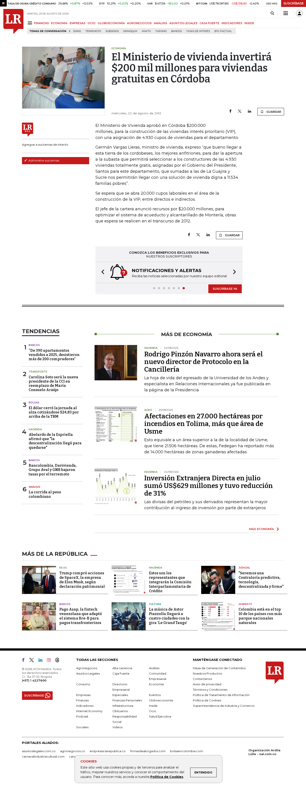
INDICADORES (232, 23)
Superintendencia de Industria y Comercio (224, 705)
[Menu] (30, 23)
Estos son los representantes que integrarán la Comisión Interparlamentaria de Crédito (170, 582)
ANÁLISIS (160, 23)
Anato (146, 31)
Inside (153, 705)
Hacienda (35, 429)
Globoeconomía (161, 700)
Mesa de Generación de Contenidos (219, 668)
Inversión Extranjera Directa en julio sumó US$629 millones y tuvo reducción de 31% (208, 485)
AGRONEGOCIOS (139, 23)
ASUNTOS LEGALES (183, 23)
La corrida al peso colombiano (45, 494)
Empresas (83, 695)
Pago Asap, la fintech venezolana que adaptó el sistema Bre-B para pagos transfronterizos (80, 616)
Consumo (83, 684)
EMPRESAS (77, 23)
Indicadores (84, 705)
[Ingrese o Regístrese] (299, 13)
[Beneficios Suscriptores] (285, 13)
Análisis (34, 486)
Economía (156, 684)
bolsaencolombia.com (186, 751)
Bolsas (34, 402)
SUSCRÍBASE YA (225, 288)
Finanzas (82, 700)
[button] (101, 272)
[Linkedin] (249, 111)
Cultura (155, 604)
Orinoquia (130, 31)
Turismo (161, 31)
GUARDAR (273, 111)
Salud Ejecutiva (160, 716)
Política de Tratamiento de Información (221, 695)
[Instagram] (50, 661)
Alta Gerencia (122, 668)
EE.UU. (63, 567)
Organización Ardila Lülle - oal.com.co (264, 752)
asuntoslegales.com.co (39, 751)
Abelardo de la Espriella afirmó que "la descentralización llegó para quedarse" (55, 441)
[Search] (272, 13)
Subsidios (112, 31)
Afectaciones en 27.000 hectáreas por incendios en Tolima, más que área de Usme (203, 423)
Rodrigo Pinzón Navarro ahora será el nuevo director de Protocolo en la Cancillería (203, 361)
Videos (117, 727)
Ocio (152, 711)
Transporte (38, 371)
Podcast (82, 716)
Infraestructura (122, 705)
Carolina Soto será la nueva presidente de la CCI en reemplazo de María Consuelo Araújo (53, 383)
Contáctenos (202, 679)
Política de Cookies (166, 777)
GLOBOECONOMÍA (111, 23)
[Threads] (59, 661)
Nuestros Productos (207, 673)
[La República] (13, 21)
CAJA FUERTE (209, 23)
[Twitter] (240, 111)
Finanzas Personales (127, 700)
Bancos (176, 31)
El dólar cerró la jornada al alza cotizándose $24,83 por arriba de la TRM (54, 412)
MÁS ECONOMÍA (261, 529)
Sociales (82, 727)
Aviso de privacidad (207, 684)
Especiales (120, 695)
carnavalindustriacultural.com (43, 756)
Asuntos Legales (88, 673)
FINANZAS (41, 23)
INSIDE (249, 23)
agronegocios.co (72, 751)
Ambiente (245, 604)
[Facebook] (230, 111)
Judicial (244, 567)
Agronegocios (86, 668)
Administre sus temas (43, 160)
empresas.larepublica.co (108, 751)
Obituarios (120, 711)
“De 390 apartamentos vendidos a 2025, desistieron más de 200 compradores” (54, 354)
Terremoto (93, 31)
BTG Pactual (223, 31)
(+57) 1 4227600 (34, 680)
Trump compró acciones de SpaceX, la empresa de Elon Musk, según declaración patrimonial (82, 580)
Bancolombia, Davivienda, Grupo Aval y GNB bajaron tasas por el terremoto (53, 469)
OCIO (91, 23)
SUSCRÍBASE (293, 3)
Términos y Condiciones (210, 689)
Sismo (77, 31)
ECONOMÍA (59, 23)
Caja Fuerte (120, 673)
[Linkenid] (42, 661)
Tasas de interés (198, 31)
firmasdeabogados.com (148, 751)
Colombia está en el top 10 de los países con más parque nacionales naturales (260, 616)
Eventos (155, 695)
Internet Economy (89, 711)
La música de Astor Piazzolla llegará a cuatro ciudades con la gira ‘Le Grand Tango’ (169, 616)
